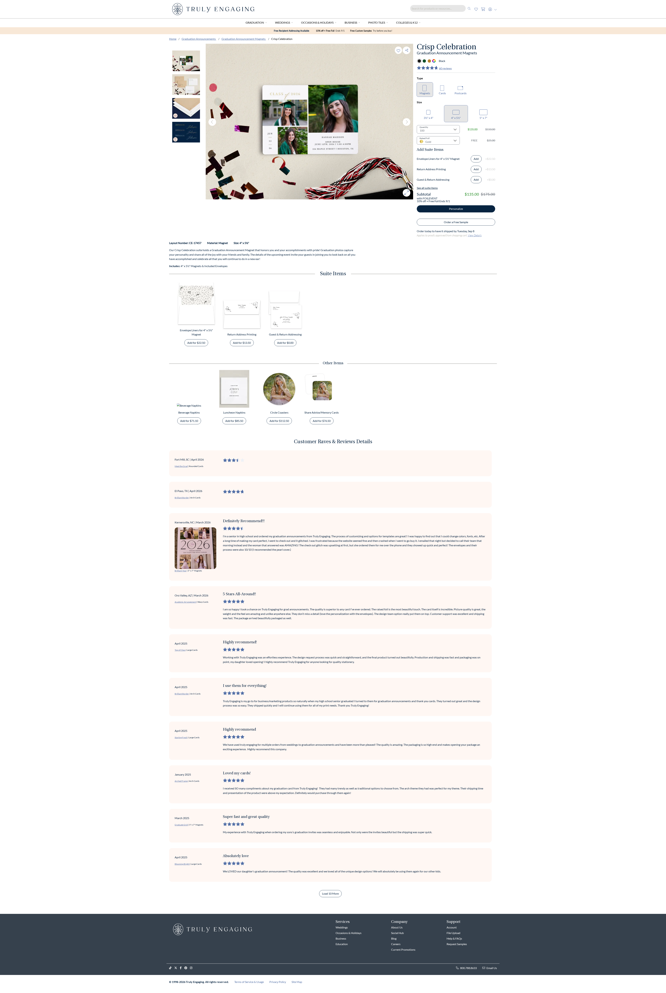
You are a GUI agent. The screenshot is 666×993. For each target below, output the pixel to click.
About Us (397, 927)
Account (452, 927)
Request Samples (457, 944)
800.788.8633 (468, 968)
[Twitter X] (177, 968)
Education (342, 944)
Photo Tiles (376, 22)
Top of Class (180, 650)
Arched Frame (181, 781)
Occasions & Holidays (317, 22)
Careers (395, 944)
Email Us (491, 968)
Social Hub (397, 933)
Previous (212, 122)
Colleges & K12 (407, 22)
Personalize (456, 208)
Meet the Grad (181, 466)
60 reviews (445, 68)
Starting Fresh (181, 737)
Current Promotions (403, 949)
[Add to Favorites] (398, 50)
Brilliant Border (182, 497)
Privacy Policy (277, 981)
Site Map (297, 981)
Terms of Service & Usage (249, 981)
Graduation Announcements (199, 38)
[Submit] (469, 8)
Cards (442, 93)
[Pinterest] (187, 968)
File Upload (453, 933)
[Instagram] (192, 968)
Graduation (255, 22)
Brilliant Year (180, 570)
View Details (475, 235)
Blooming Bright (182, 864)
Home (172, 38)
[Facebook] (182, 968)
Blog (393, 938)
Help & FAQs (454, 938)
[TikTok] (171, 968)
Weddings (282, 22)
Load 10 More (330, 893)
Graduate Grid (181, 824)
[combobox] (441, 8)
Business (351, 22)
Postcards (461, 93)
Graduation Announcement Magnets (243, 38)
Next (406, 122)
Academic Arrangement (185, 602)
